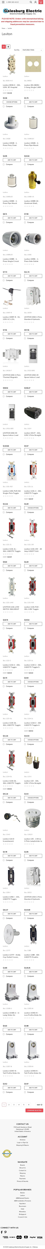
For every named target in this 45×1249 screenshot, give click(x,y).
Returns (22, 1176)
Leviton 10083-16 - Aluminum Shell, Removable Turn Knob (31, 202)
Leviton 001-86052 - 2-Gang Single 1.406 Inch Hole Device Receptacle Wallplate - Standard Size (33, 86)
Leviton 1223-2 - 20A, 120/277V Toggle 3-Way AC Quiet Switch (33, 666)
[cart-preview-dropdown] (40, 2)
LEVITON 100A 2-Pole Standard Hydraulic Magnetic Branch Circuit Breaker (33, 318)
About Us (22, 1168)
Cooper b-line (22, 1217)
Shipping (23, 1173)
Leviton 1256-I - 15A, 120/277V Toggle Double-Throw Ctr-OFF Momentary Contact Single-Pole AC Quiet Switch (11, 898)
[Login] (35, 2)
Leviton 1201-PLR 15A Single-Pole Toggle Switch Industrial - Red (12, 492)
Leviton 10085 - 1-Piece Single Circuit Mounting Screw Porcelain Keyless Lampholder (11, 260)
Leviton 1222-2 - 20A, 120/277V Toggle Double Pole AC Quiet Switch (12, 666)
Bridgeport (22, 1214)
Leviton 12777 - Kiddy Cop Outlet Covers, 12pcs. (11, 956)
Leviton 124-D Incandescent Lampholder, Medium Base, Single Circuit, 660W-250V (11, 840)
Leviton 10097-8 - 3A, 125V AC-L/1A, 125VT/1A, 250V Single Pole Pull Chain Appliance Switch (11, 318)
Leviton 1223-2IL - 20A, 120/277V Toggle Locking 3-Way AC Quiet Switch (11, 724)
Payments (22, 1179)
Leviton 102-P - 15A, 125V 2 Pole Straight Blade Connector (32, 434)
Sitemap (35, 1247)
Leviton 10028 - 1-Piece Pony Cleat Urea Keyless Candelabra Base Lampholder (10, 144)
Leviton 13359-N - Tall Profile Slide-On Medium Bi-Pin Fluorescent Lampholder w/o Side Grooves (33, 1072)
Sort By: (17, 50)
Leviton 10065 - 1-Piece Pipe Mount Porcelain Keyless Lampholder (10, 202)
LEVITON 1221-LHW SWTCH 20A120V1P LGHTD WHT (11, 608)
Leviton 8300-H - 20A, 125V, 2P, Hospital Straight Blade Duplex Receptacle (11, 86)
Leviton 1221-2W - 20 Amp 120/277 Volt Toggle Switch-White (33, 550)
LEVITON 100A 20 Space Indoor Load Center (32, 376)
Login (19, 1142)
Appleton (22, 1203)
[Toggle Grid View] (4, 47)
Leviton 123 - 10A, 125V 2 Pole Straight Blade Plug (32, 782)
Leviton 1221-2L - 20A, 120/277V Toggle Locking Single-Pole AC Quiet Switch (11, 550)
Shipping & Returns (22, 1145)
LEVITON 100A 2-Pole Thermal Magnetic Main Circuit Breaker (11, 376)
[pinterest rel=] (5, 1232)
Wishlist (22, 1140)
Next (39, 1105)
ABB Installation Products (22, 1201)
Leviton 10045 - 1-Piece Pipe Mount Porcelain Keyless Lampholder (31, 144)
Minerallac (22, 1212)
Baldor (22, 1193)
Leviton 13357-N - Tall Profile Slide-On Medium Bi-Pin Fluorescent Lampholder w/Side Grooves (11, 1072)
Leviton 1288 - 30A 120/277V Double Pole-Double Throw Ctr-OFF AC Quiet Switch (32, 956)
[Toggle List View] (8, 47)
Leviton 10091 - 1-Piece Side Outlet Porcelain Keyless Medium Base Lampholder (31, 260)
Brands (22, 1165)
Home (3, 28)
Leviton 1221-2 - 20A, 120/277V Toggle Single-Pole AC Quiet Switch (33, 492)
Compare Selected (34, 1110)
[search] (30, 2)
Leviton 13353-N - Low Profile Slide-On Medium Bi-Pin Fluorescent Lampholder (33, 1014)
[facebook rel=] (1, 1232)
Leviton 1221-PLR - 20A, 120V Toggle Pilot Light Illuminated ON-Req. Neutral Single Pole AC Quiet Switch (32, 608)
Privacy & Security (22, 1181)
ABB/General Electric (22, 1198)
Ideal (22, 1209)
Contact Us (22, 1170)
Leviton (10, 28)
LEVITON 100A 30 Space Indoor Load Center (10, 434)
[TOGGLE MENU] (3, 2)
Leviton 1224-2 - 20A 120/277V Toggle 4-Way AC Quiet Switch (33, 724)
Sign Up (25, 1142)
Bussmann (22, 1206)
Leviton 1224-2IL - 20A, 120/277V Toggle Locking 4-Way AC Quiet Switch (11, 782)
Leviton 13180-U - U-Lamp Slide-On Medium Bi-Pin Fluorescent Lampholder (11, 1014)
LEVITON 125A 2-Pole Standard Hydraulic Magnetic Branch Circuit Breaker (33, 898)
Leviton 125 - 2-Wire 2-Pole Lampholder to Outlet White (33, 840)
